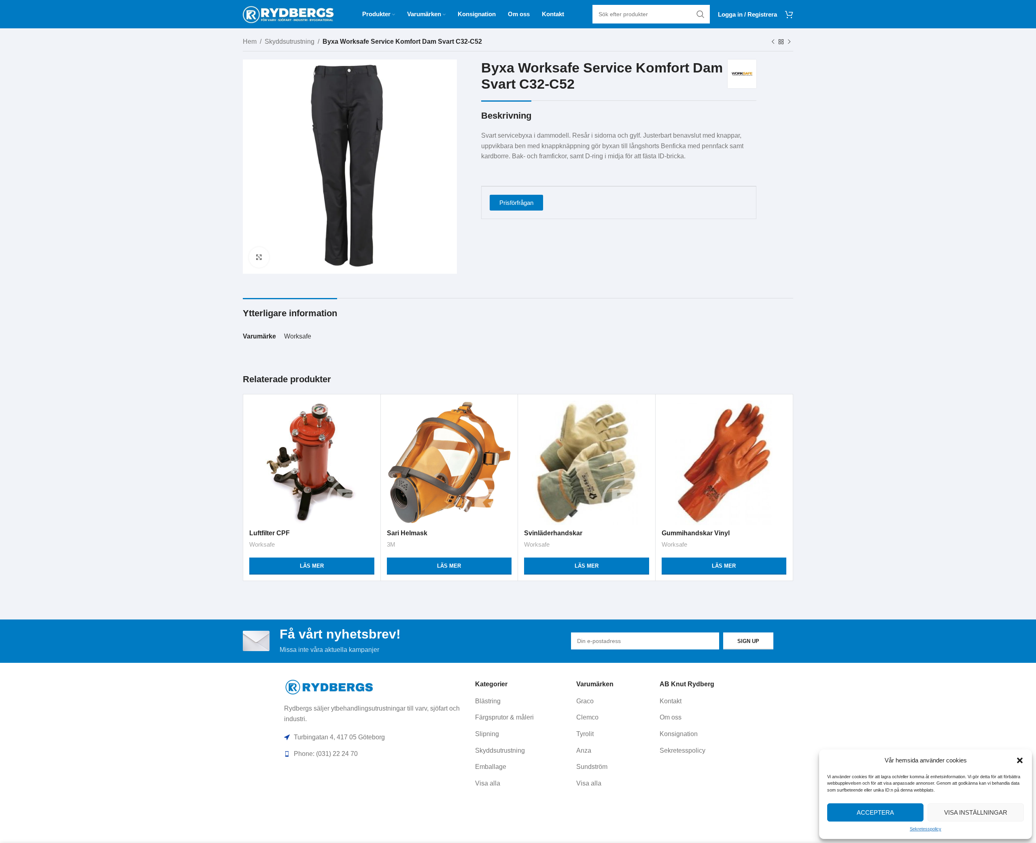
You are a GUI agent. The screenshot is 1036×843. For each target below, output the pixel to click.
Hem (250, 41)
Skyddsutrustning (289, 41)
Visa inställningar (975, 812)
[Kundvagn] (789, 14)
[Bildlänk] (329, 686)
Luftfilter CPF (269, 533)
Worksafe (297, 336)
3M (391, 544)
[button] (1020, 760)
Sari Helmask (407, 533)
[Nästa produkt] (789, 42)
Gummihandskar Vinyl (696, 533)
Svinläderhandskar (553, 533)
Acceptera (875, 812)
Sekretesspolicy (925, 828)
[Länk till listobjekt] (523, 701)
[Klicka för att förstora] (259, 257)
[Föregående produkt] (773, 42)
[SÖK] (700, 14)
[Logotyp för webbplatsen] (288, 13)
